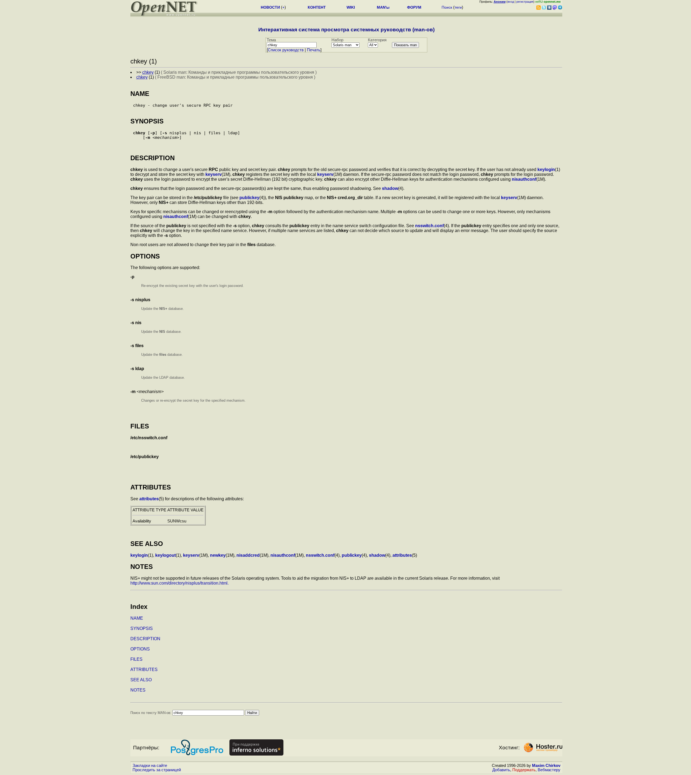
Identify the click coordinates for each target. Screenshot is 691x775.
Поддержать (524, 770)
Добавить (501, 770)
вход (510, 1)
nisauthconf (524, 179)
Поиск (447, 7)
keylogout (165, 555)
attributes (149, 498)
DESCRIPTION (145, 638)
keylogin (546, 169)
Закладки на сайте (150, 765)
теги (458, 7)
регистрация (524, 1)
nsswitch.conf (429, 225)
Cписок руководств (286, 50)
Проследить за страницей (157, 770)
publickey (249, 197)
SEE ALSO (141, 679)
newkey (218, 555)
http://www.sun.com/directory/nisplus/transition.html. (179, 583)
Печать (313, 50)
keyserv (213, 174)
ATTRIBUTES (144, 669)
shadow (390, 188)
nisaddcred (248, 555)
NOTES (137, 690)
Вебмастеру (549, 770)
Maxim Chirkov (546, 765)
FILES (136, 659)
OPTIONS (140, 649)
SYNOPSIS (141, 628)
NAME (136, 618)
